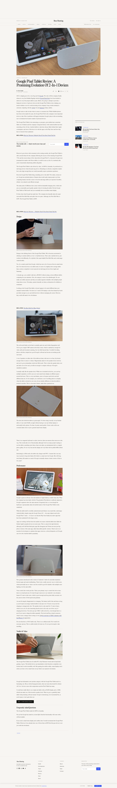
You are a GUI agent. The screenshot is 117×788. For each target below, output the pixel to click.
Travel (38, 24)
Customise (82, 785)
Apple (33, 108)
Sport (59, 24)
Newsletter (88, 24)
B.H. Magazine (96, 24)
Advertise (62, 766)
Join (66, 144)
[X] (21, 768)
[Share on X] (56, 91)
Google (41, 96)
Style (55, 24)
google (18, 733)
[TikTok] (25, 768)
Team (61, 768)
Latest (19, 24)
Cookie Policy (44, 785)
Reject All (90, 785)
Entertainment (31, 24)
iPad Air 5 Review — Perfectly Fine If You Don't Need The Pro (40, 211)
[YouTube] (23, 768)
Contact (62, 771)
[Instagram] (17, 768)
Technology (24, 77)
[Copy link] (53, 91)
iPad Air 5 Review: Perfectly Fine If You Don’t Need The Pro (39, 135)
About (61, 763)
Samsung (42, 108)
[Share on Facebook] (59, 91)
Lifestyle (44, 24)
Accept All (97, 785)
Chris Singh (20, 90)
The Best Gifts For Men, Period (32, 308)
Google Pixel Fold (45, 98)
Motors (50, 24)
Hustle (24, 24)
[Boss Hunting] (58, 20)
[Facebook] (19, 768)
